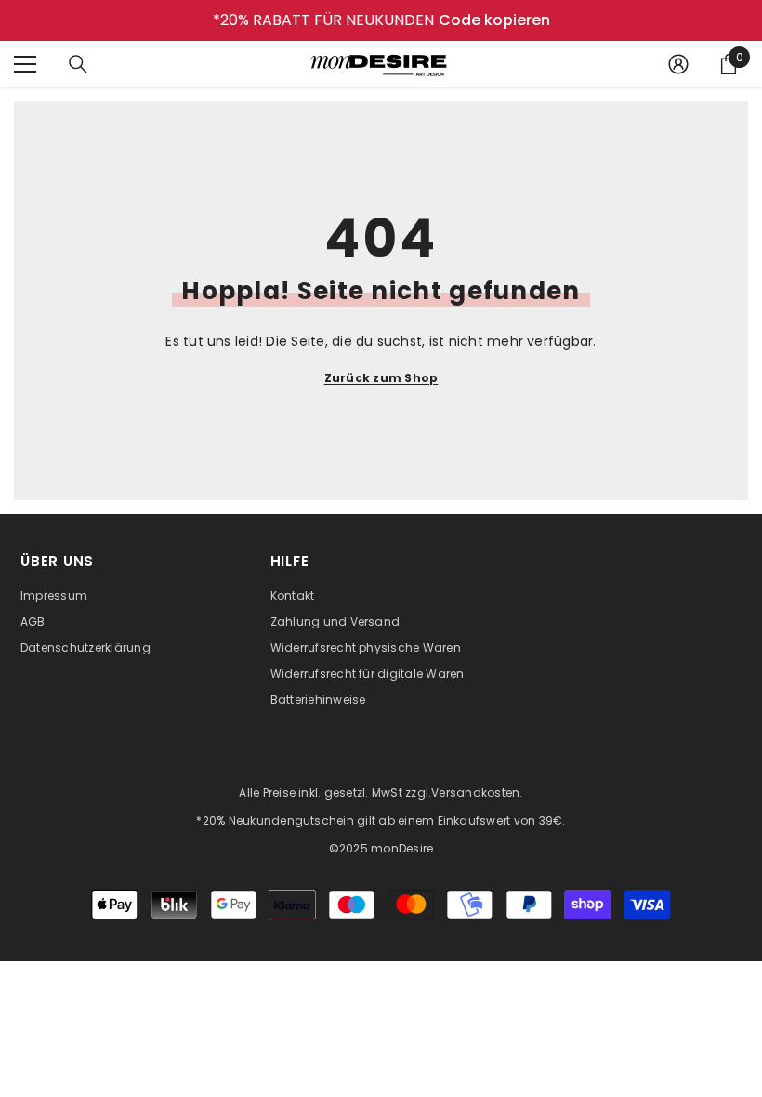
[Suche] (78, 64)
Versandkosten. (476, 792)
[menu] (25, 64)
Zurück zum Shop (381, 378)
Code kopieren (494, 20)
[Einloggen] (678, 64)
